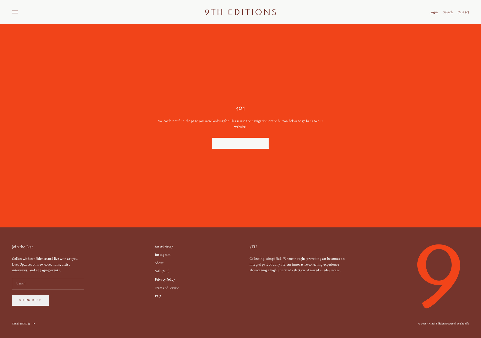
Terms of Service (167, 288)
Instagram (163, 254)
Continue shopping (240, 143)
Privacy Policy (165, 279)
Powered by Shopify (457, 323)
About (159, 263)
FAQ (158, 296)
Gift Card (162, 271)
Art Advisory (164, 246)
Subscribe (30, 300)
